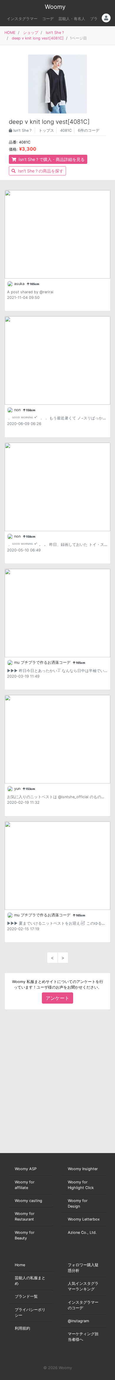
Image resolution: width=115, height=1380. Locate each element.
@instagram (78, 1321)
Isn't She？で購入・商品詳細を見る (51, 159)
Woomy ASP (26, 1169)
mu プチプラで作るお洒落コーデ (43, 662)
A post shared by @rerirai (30, 292)
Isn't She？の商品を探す (40, 170)
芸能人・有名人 (71, 19)
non (18, 410)
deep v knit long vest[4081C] (38, 38)
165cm (34, 284)
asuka (20, 283)
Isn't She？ (55, 32)
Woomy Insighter (83, 1169)
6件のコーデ (88, 130)
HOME (10, 32)
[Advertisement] (57, 1081)
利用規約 (22, 1328)
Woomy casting (28, 1200)
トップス (46, 130)
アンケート (57, 998)
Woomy (55, 6)
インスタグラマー (22, 19)
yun (18, 788)
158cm (30, 410)
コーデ (48, 19)
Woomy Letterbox (84, 1219)
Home (20, 1265)
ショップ (30, 32)
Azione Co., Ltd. (82, 1232)
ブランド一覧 (26, 1296)
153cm (30, 789)
